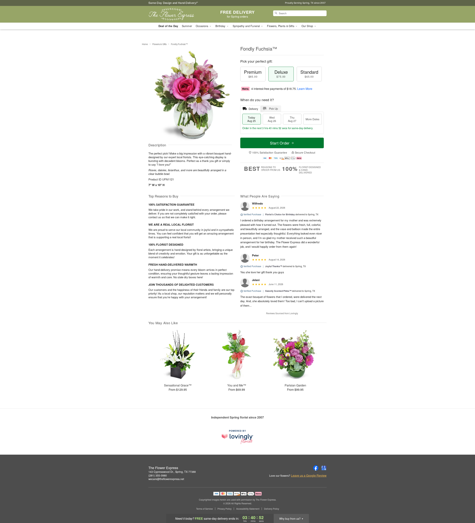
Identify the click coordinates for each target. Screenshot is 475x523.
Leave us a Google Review (309, 476)
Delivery (253, 109)
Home (145, 44)
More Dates (312, 119)
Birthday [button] (220, 26)
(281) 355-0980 (157, 475)
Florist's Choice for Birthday (280, 214)
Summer (187, 26)
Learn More (304, 89)
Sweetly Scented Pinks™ (278, 291)
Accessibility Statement (247, 509)
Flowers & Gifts (159, 44)
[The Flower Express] (175, 14)
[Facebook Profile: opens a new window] (315, 468)
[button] (465, 507)
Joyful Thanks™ (273, 266)
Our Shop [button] (308, 26)
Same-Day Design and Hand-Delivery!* (173, 3)
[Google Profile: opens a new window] (324, 468)
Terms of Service (204, 509)
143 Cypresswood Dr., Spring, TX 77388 (172, 472)
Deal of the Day (168, 26)
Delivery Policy (271, 509)
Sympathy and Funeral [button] (247, 26)
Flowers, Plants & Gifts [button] (281, 26)
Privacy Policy (224, 509)
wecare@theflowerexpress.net (166, 479)
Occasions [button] (202, 26)
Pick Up (273, 108)
